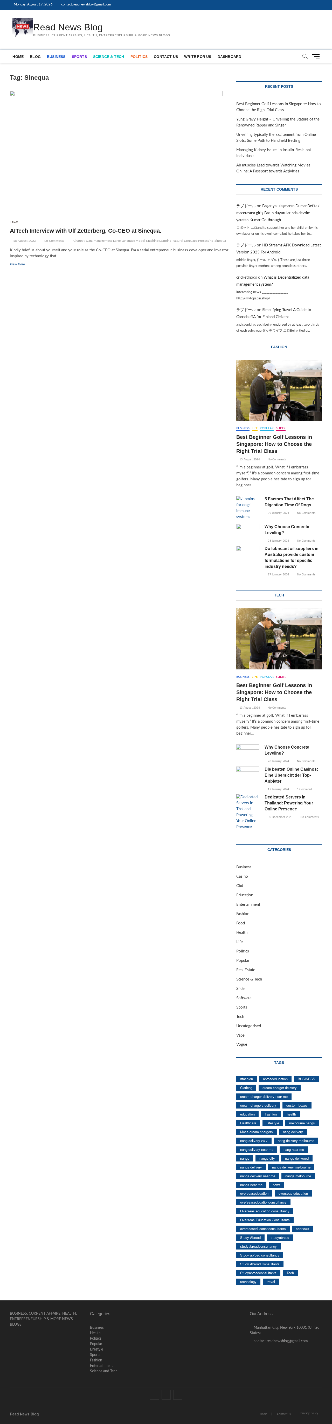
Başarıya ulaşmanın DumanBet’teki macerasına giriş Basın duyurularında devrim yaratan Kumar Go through (278, 213)
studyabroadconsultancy (258, 1246)
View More (25, 264)
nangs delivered (297, 1158)
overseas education (293, 1193)
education (247, 1114)
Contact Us (166, 57)
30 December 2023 (279, 817)
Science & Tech (108, 57)
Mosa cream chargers (256, 1131)
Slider (281, 428)
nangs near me (251, 1184)
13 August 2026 (249, 459)
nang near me (293, 1149)
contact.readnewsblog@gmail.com (85, 4)
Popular (266, 428)
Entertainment (248, 904)
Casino (242, 876)
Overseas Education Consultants (265, 1219)
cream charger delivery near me (264, 1096)
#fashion (246, 1078)
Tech (14, 221)
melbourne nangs (302, 1122)
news (276, 1184)
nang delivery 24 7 (254, 1140)
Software (244, 998)
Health (241, 933)
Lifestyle (272, 1122)
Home (18, 57)
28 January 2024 (278, 540)
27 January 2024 (278, 574)
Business (56, 57)
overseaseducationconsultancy (263, 1202)
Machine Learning (158, 240)
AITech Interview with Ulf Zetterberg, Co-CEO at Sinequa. (85, 230)
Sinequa (220, 240)
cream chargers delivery (258, 1105)
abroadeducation (275, 1078)
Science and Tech (103, 1371)
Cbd (239, 886)
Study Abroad (250, 1237)
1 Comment (304, 789)
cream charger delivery (279, 1087)
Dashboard (229, 57)
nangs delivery (251, 1167)
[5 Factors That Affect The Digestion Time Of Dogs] (247, 508)
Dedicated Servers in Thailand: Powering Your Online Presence (289, 803)
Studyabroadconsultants (258, 1272)
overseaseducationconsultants (263, 1228)
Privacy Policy (309, 1413)
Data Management (99, 240)
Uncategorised (248, 1026)
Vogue (241, 1044)
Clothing (246, 1087)
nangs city (267, 1158)
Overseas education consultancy (264, 1210)
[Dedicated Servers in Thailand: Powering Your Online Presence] (247, 812)
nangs (244, 1158)
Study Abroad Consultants (260, 1263)
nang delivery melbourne (296, 1140)
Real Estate (245, 970)
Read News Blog (68, 27)
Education (244, 895)
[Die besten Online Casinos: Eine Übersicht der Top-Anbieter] (247, 775)
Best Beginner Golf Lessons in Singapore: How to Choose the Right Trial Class (274, 444)
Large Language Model (129, 240)
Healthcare (248, 1122)
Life (255, 428)
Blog (35, 57)
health (291, 1114)
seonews (302, 1228)
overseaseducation (254, 1193)
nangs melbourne (298, 1175)
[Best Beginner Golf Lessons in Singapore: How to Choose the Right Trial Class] (279, 390)
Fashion (242, 914)
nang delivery (293, 1131)
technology (248, 1281)
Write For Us (197, 57)
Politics (139, 57)
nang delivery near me (256, 1149)
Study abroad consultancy (259, 1255)
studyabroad (280, 1237)
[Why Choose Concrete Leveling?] (247, 532)
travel (271, 1281)
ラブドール (246, 206)
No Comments (53, 240)
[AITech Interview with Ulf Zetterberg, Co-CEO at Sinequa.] (119, 153)
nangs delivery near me (257, 1175)
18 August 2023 (24, 240)
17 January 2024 (278, 789)
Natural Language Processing (193, 240)
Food (240, 923)
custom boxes (297, 1105)
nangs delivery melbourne (291, 1167)
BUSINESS (306, 1078)
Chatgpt (79, 240)
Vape (240, 1035)
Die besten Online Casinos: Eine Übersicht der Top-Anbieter (291, 775)
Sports (79, 57)
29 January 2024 (278, 513)
